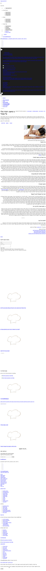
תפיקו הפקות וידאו (3, 562)
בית (44, 111)
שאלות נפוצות (3, 477)
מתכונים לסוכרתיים (14, 58)
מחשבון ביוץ (5, 83)
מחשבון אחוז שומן (11, 79)
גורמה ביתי (5, 91)
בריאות (34, 86)
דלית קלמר (39, 227)
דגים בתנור (5, 558)
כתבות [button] (6, 84)
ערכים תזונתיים (19, 71)
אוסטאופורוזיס (21, 189)
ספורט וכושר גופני (18, 86)
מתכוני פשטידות (36, 57)
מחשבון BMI (5, 79)
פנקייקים (4, 552)
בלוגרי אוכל (5, 531)
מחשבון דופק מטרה (13, 78)
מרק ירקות (5, 547)
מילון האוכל (5, 70)
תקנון (1, 478)
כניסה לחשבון (6, 52)
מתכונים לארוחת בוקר (7, 550)
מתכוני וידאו (28, 60)
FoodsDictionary (3, 459)
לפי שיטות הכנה (6, 61)
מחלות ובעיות (29, 86)
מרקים (26, 58)
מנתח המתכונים (40, 60)
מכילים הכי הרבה (6, 71)
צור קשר (6, 31)
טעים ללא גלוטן (36, 90)
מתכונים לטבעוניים (20, 57)
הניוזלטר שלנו (3, 451)
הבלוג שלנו (2, 484)
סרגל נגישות (5, 106)
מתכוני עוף (5, 57)
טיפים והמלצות (5, 86)
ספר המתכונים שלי (33, 60)
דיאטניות (4, 529)
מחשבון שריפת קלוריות (22, 78)
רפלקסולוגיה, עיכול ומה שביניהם (40, 232)
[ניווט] (0, 48)
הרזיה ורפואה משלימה (11, 91)
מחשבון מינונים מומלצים (19, 79)
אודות (1, 474)
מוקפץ (13, 57)
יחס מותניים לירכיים (6, 78)
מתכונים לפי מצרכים (15, 60)
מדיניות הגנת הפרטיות (4, 567)
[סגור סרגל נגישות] (0, 3)
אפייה (15, 57)
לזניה (4, 551)
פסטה (8, 57)
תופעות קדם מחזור (4, 189)
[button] (6, 54)
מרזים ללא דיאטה (11, 90)
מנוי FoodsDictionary (7, 36)
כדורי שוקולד (5, 549)
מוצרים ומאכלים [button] (12, 69)
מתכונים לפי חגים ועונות (13, 61)
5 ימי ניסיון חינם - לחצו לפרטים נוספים (10, 75)
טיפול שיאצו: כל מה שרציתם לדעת (39, 230)
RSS (1, 485)
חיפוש (4, 97)
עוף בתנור (4, 555)
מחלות (40, 155)
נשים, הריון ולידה (12, 86)
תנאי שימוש (5, 478)
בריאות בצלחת (42, 90)
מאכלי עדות (24, 61)
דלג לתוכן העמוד (3, 1)
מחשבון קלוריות (29, 78)
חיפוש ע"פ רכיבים (12, 71)
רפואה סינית (29, 111)
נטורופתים (5, 532)
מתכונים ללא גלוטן (21, 58)
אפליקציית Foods (6, 63)
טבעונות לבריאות (30, 90)
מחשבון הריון (5, 82)
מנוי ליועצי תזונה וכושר (4, 472)
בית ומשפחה (37, 86)
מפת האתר (2, 476)
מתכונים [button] (11, 54)
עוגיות (10, 57)
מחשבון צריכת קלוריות (27, 79)
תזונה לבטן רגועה (18, 90)
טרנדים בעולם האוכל (7, 58)
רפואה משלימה (24, 86)
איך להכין (42, 86)
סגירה (2, 568)
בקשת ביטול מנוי (3, 483)
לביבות (4, 556)
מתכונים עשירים (23, 60)
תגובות (11, 123)
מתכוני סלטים (41, 57)
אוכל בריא (5, 60)
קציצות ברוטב (5, 102)
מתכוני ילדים (30, 58)
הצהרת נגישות (7, 32)
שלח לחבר (3, 123)
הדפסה (7, 123)
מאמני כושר (5, 534)
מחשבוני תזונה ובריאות (7, 77)
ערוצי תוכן (5, 85)
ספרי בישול (20, 61)
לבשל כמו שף (24, 90)
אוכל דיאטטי (9, 60)
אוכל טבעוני (5, 496)
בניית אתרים (10, 562)
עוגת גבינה (5, 548)
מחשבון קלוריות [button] (11, 72)
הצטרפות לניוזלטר (6, 103)
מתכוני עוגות (30, 57)
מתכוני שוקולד (5, 500)
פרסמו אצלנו (2, 475)
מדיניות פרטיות (3, 479)
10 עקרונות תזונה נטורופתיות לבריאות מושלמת (37, 233)
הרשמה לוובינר (5, 105)
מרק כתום (5, 553)
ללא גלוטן (4, 501)
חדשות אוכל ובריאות (6, 87)
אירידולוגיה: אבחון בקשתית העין (40, 231)
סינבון (4, 101)
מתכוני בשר (35, 58)
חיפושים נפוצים (2, 543)
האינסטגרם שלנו (6, 100)
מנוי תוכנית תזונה (3, 481)
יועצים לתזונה (5, 535)
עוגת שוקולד (5, 546)
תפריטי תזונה (24, 71)
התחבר (5, 34)
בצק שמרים (5, 557)
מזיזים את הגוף (5, 90)
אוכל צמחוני (26, 57)
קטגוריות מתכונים (3, 488)
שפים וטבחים (5, 533)
